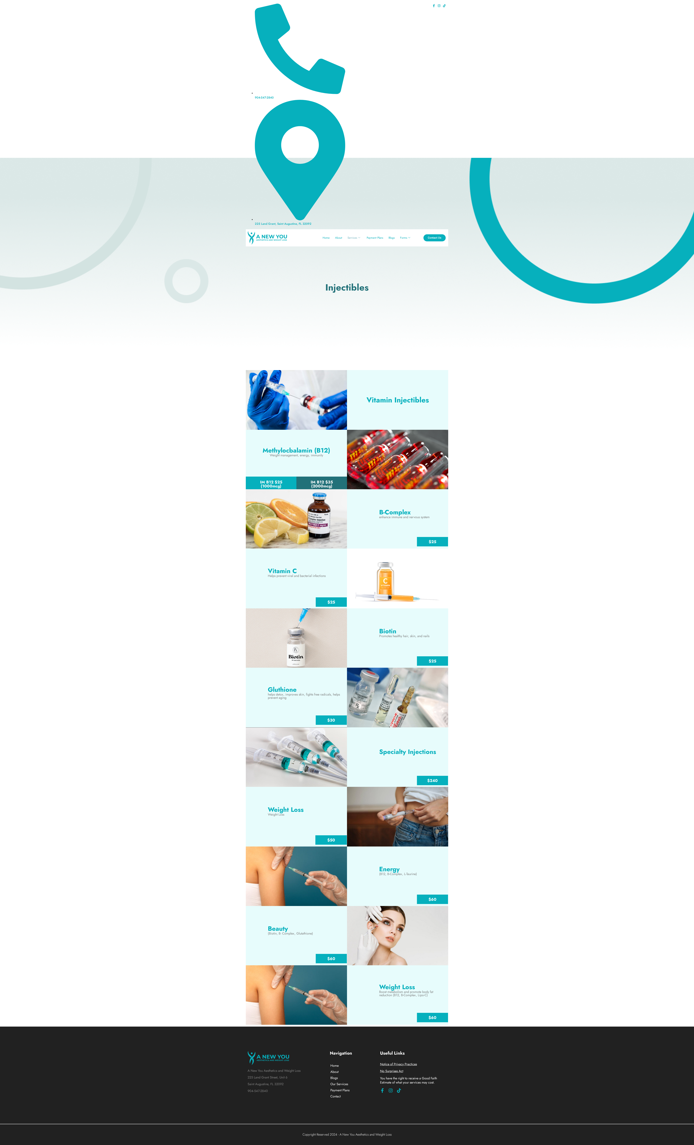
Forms (403, 238)
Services (352, 238)
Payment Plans (375, 238)
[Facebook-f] (434, 6)
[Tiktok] (444, 6)
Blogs (392, 238)
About (338, 238)
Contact (335, 1096)
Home (326, 238)
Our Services (339, 1084)
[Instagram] (439, 6)
